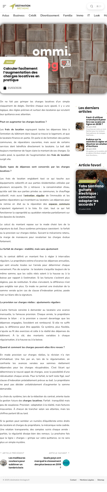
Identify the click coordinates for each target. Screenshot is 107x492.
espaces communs (59, 204)
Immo (9, 62)
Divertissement (87, 181)
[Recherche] (92, 6)
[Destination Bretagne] (20, 6)
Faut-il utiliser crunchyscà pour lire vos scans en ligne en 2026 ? (96, 121)
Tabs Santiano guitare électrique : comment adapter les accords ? (91, 195)
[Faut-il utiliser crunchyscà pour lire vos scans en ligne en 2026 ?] (80, 126)
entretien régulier (35, 195)
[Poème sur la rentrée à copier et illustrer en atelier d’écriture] (80, 147)
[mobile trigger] (5, 6)
